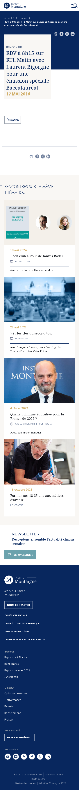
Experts (9, 706)
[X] (67, 34)
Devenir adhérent (19, 737)
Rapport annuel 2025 (17, 670)
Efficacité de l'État (16, 631)
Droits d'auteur (38, 779)
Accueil (8, 18)
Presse (8, 719)
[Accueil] (15, 5)
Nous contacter (18, 605)
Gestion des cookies (25, 783)
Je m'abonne (23, 555)
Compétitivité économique (22, 623)
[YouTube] (7, 756)
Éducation (12, 120)
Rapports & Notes (15, 657)
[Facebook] (62, 34)
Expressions (11, 677)
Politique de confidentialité (28, 774)
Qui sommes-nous (15, 693)
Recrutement (12, 713)
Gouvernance (12, 700)
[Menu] (74, 5)
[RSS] (24, 756)
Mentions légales (54, 774)
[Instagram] (15, 756)
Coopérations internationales (25, 639)
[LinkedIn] (73, 34)
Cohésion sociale (15, 615)
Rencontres (21, 18)
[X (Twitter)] (40, 756)
